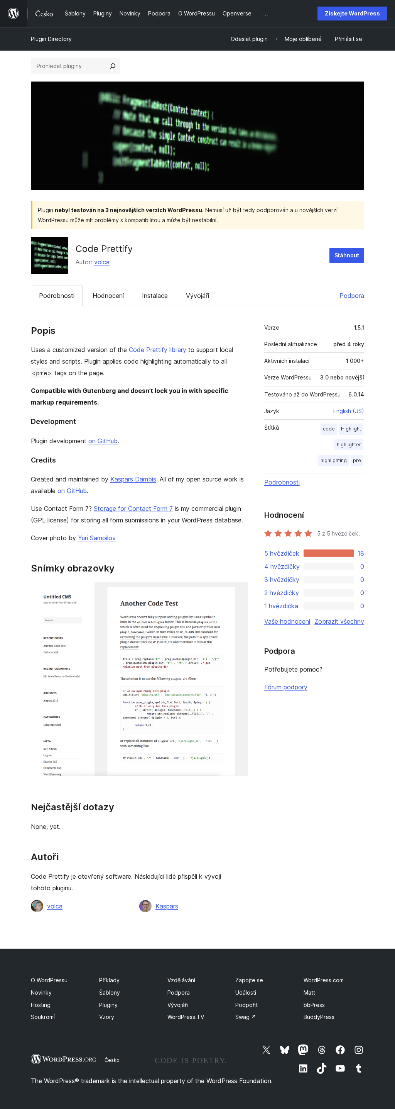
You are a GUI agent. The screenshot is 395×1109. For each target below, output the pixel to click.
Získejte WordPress (352, 13)
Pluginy (108, 1005)
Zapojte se (249, 980)
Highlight (351, 429)
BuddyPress (319, 1017)
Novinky (41, 992)
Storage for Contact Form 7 (133, 508)
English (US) (348, 411)
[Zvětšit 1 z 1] (237, 592)
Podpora (351, 295)
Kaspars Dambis (133, 479)
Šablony (109, 992)
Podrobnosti (56, 295)
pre (357, 460)
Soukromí (43, 1017)
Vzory (106, 1017)
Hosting (41, 1005)
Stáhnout (346, 255)
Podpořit (246, 1005)
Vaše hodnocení (287, 621)
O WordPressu (49, 980)
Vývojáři (197, 295)
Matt (309, 992)
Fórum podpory (285, 687)
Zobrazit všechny (339, 621)
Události (245, 992)
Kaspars (166, 906)
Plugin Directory (51, 39)
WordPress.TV (185, 1017)
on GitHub (103, 441)
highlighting (334, 460)
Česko (112, 1060)
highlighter (349, 444)
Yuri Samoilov (97, 538)
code (329, 429)
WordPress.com (324, 980)
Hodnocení (108, 295)
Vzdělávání (181, 980)
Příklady (109, 980)
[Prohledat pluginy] (112, 66)
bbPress (314, 1005)
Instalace (155, 295)
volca (102, 262)
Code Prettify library (157, 350)
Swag (245, 1017)
